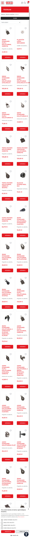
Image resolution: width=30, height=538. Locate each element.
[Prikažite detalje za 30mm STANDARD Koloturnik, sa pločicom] (7, 507)
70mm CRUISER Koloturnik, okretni (7, 149)
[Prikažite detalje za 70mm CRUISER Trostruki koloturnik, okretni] (22, 140)
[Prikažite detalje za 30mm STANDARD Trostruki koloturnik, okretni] (22, 507)
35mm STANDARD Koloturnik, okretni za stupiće (6, 293)
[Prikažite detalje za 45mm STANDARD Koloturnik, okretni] (22, 397)
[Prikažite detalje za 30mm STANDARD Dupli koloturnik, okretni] (7, 32)
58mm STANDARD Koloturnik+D (22, 114)
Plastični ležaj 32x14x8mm (21, 41)
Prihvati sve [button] (8, 531)
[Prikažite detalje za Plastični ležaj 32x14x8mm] (22, 32)
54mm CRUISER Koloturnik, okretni (7, 219)
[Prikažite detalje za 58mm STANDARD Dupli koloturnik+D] (7, 105)
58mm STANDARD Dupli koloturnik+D (7, 115)
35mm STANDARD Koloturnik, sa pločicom (22, 257)
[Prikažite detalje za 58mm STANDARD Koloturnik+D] (22, 105)
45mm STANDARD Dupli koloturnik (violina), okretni (6, 369)
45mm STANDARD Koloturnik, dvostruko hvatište (6, 409)
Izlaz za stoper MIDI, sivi (21, 184)
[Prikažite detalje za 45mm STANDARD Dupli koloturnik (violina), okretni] (7, 358)
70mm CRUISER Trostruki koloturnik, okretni (22, 150)
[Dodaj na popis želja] (10, 28)
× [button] (28, 509)
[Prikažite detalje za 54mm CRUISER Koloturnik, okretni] (7, 210)
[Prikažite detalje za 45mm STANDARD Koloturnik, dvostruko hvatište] (7, 397)
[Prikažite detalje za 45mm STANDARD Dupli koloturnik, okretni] (22, 318)
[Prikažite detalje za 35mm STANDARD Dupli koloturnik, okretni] (22, 281)
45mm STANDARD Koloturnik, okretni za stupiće (21, 445)
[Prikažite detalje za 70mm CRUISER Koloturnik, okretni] (7, 140)
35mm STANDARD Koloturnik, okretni (6, 257)
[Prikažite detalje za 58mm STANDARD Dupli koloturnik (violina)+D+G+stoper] (22, 68)
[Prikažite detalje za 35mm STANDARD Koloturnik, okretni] (7, 246)
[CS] (26, 534)
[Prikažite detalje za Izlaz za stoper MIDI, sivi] (22, 175)
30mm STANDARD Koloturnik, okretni (21, 481)
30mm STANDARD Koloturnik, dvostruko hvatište (6, 482)
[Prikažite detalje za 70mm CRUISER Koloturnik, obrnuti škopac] (7, 175)
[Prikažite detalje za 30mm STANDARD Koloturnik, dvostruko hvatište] (7, 471)
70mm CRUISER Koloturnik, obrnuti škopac (7, 185)
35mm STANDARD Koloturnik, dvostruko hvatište (21, 221)
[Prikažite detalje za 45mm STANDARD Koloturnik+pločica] (7, 434)
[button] (22, 2)
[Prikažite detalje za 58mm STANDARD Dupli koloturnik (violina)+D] (7, 68)
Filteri (15, 18)
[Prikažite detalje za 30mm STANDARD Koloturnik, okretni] (22, 471)
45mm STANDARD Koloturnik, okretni (21, 408)
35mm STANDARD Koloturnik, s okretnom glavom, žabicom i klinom (7, 330)
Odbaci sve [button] (22, 531)
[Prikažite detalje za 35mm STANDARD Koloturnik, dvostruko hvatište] (22, 210)
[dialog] (15, 523)
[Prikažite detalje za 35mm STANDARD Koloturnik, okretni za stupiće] (7, 281)
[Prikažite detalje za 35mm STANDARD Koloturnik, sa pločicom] (22, 246)
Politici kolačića (21, 516)
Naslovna (3, 14)
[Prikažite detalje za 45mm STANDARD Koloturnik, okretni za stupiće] (22, 434)
